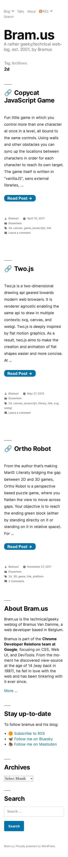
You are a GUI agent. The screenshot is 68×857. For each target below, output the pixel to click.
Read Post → (19, 198)
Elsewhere (15, 223)
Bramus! (13, 218)
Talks (20, 11)
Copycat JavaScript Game (29, 96)
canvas (17, 228)
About (31, 11)
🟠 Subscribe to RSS (26, 733)
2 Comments (16, 581)
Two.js (24, 268)
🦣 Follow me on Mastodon (32, 744)
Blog (7, 11)
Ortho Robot (32, 448)
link (49, 228)
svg (56, 403)
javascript (38, 228)
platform (38, 576)
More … (11, 690)
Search (9, 17)
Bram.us (29, 35)
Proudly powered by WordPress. (36, 846)
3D (15, 576)
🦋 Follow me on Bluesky (30, 739)
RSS (46, 11)
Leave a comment (19, 232)
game (27, 228)
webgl (8, 408)
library (42, 403)
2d (10, 228)
